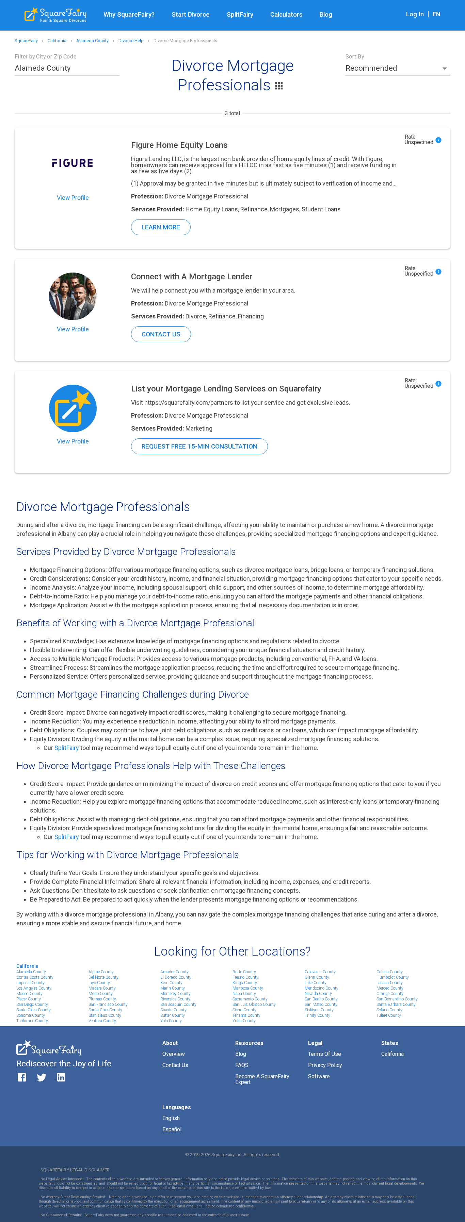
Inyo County (99, 982)
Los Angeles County (33, 988)
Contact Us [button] (161, 334)
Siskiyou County (319, 1010)
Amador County (174, 972)
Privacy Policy (325, 1065)
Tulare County (388, 1015)
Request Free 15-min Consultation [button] (199, 446)
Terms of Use (324, 1054)
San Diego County (32, 1004)
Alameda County (31, 972)
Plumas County (102, 999)
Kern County (171, 982)
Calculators (286, 14)
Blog (326, 14)
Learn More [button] (161, 227)
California (27, 966)
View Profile (73, 197)
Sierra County (244, 1010)
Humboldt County (392, 977)
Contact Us (175, 1065)
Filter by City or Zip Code (46, 56)
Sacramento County (250, 999)
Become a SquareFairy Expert (262, 1079)
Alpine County (101, 972)
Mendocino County (321, 988)
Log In (415, 14)
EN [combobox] (436, 14)
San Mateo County (321, 1004)
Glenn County (317, 977)
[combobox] (62, 68)
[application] (463, 1220)
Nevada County (318, 993)
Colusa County (389, 972)
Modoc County (29, 993)
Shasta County (173, 1010)
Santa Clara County (33, 1010)
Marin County (172, 988)
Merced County (389, 988)
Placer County (28, 999)
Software (319, 1076)
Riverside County (175, 999)
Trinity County (317, 1015)
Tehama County (246, 1015)
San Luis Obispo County (254, 1004)
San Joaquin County (178, 1004)
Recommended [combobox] (371, 68)
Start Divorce (191, 14)
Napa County (244, 993)
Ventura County (102, 1020)
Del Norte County (103, 977)
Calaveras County (320, 972)
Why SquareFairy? (129, 14)
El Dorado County (175, 977)
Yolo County (171, 1020)
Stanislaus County (105, 1015)
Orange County (389, 993)
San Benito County (321, 999)
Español (171, 1129)
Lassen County (389, 982)
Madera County (102, 988)
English (171, 1118)
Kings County (245, 982)
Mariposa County (248, 988)
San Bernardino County (397, 999)
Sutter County (172, 1015)
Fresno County (245, 977)
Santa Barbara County (396, 1004)
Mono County (101, 993)
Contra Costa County (34, 977)
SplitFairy (240, 14)
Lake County (315, 982)
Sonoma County (30, 1015)
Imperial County (30, 982)
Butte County (244, 972)
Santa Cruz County (105, 1010)
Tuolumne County (32, 1020)
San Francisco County (108, 1004)
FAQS (241, 1065)
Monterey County (175, 993)
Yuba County (244, 1020)
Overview (173, 1054)
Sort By (355, 56)
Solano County (389, 1010)
